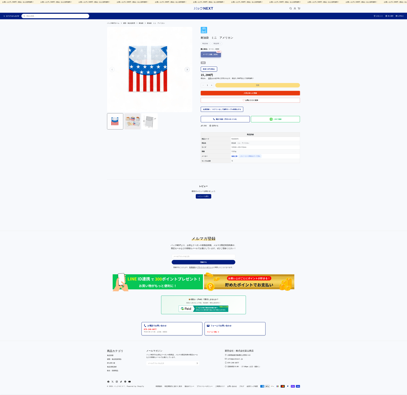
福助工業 (234, 156)
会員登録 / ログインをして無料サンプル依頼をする (222, 109)
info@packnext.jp (235, 359)
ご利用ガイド (220, 386)
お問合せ (401, 16)
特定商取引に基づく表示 (173, 386)
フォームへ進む (212, 332)
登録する (203, 262)
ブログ (241, 386)
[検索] (291, 8)
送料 (209, 78)
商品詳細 (205, 43)
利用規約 (192, 267)
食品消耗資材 (112, 367)
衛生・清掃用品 (112, 371)
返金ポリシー (189, 386)
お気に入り (379, 16)
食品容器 (110, 355)
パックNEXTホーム (113, 23)
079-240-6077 (150, 329)
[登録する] (197, 363)
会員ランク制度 (252, 386)
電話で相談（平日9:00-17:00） (227, 119)
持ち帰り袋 (111, 363)
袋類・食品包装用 (129, 23)
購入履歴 (390, 16)
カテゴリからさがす (12, 16)
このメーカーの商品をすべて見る (250, 156)
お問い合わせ (232, 386)
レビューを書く (203, 196)
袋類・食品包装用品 (114, 359)
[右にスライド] (187, 69)
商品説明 (216, 43)
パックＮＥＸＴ (119, 386)
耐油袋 (141, 23)
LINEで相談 (278, 119)
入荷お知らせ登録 (250, 93)
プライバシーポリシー (205, 267)
